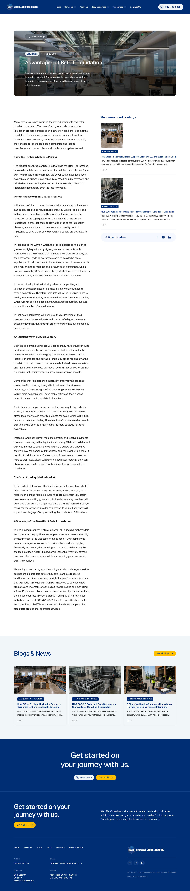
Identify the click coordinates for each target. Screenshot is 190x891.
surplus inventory (74, 179)
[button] (70, 7)
